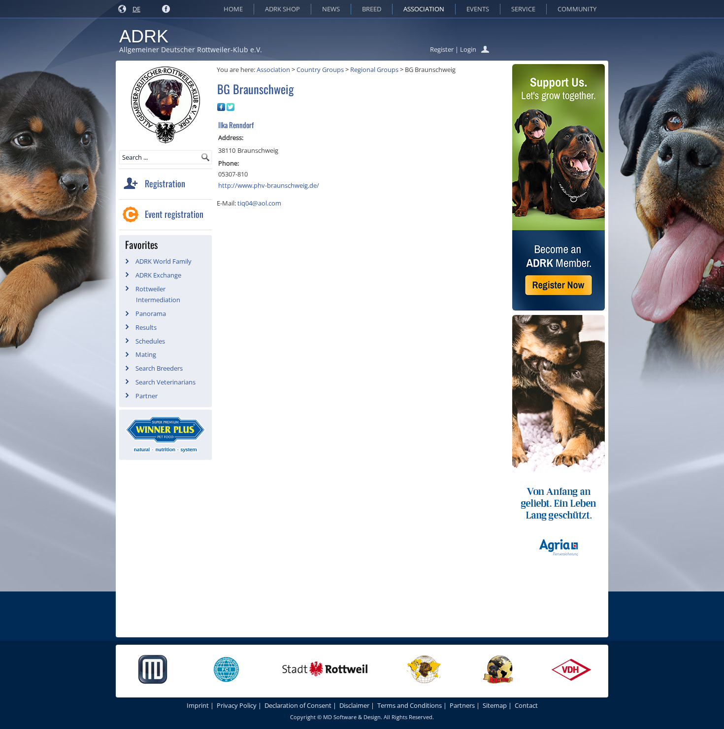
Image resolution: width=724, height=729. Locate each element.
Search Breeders (159, 368)
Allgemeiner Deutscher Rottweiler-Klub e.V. (190, 49)
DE (136, 8)
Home (233, 8)
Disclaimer (354, 705)
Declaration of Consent (297, 705)
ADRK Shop (282, 8)
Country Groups (320, 69)
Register (442, 49)
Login (468, 49)
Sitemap (495, 705)
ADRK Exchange (158, 275)
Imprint (198, 705)
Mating (145, 354)
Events (477, 8)
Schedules (150, 341)
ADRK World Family (163, 261)
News (331, 8)
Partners (462, 705)
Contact (526, 705)
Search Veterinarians (165, 382)
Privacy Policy (237, 705)
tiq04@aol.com (259, 203)
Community (577, 8)
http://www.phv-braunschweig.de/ (268, 185)
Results (146, 327)
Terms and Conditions (409, 705)
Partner (146, 395)
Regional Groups (374, 69)
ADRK (143, 36)
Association (423, 8)
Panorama (150, 313)
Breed (371, 8)
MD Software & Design (352, 717)
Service (523, 8)
